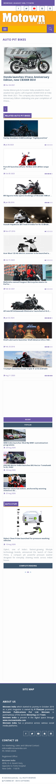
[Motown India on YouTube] (34, 8)
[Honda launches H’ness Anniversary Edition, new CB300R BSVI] (28, 60)
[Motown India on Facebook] (18, 8)
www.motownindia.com (14, 720)
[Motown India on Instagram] (42, 8)
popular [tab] (27, 425)
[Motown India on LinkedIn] (50, 8)
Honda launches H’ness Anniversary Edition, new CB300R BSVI (26, 78)
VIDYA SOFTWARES (22, 781)
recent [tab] (28, 419)
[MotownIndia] (28, 18)
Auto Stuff (11, 504)
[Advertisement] (28, 398)
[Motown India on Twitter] (26, 8)
